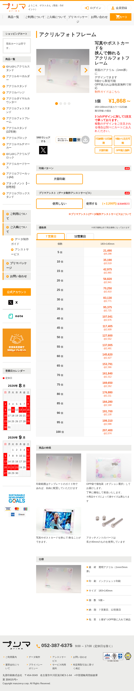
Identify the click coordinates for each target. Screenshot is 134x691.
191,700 (107, 413)
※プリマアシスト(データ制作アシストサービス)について (100, 214)
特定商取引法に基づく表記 (83, 666)
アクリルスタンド (16, 86)
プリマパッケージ (78, 19)
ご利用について (35, 16)
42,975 (107, 271)
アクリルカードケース (18, 165)
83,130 (107, 299)
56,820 (107, 280)
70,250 (107, 290)
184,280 (107, 403)
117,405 (108, 328)
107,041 (107, 318)
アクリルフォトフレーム (18, 120)
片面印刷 (59, 178)
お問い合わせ (100, 16)
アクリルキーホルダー (18, 78)
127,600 (107, 337)
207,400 (107, 432)
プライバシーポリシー (35, 666)
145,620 (107, 356)
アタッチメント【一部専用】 (18, 185)
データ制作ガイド (20, 241)
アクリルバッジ (15, 92)
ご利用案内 (11, 657)
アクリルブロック (16, 137)
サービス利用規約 (59, 666)
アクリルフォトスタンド (18, 110)
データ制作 (34, 657)
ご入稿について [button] (57, 16)
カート (125, 16)
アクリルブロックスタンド (18, 195)
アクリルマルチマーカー (18, 146)
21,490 (107, 252)
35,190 (107, 262)
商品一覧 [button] (16, 16)
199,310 (107, 422)
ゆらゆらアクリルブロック (18, 155)
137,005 (107, 347)
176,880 (107, 394)
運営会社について (12, 666)
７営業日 (50, 236)
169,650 (107, 384)
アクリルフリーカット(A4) (18, 175)
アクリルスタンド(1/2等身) (16, 129)
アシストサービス (20, 252)
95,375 (107, 309)
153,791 (107, 366)
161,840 (107, 375)
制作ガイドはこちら (107, 91)
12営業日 (80, 236)
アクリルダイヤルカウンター (18, 100)
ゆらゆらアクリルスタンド (18, 68)
